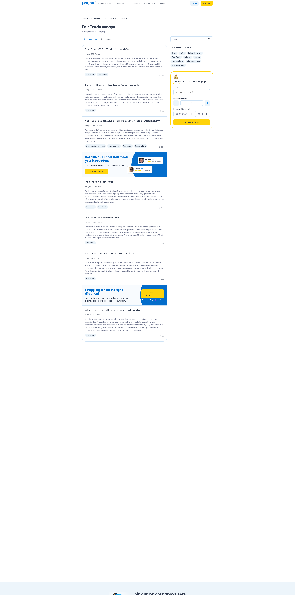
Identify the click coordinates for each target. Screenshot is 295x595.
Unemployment (178, 65)
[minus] (176, 103)
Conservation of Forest (95, 146)
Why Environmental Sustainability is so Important (113, 310)
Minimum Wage (193, 61)
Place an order (96, 171)
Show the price (192, 122)
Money (197, 57)
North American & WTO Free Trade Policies (109, 253)
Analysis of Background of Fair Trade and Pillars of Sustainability (122, 121)
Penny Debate (177, 61)
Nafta (182, 53)
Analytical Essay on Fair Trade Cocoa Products (112, 85)
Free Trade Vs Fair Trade (99, 181)
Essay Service (87, 18)
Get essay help (150, 293)
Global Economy (121, 18)
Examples (97, 18)
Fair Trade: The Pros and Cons (102, 217)
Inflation (187, 57)
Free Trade (102, 74)
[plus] (207, 103)
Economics (108, 18)
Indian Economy (194, 53)
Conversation (113, 146)
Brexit (174, 53)
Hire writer (207, 3)
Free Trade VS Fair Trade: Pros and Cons (108, 49)
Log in (194, 3)
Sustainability (140, 146)
